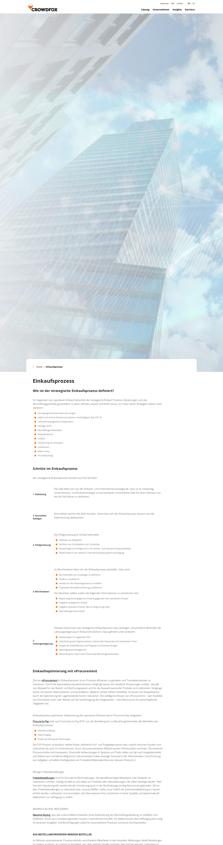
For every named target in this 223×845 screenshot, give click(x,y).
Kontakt (180, 3)
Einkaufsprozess (54, 366)
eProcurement (49, 680)
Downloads (164, 3)
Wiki (172, 3)
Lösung (145, 9)
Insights (177, 9)
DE (189, 3)
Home (39, 366)
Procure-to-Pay (41, 721)
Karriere (190, 9)
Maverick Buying (41, 815)
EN (194, 3)
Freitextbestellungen (44, 777)
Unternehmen (161, 9)
